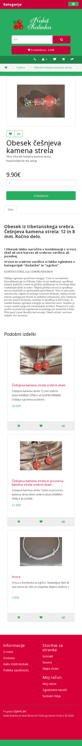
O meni (8, 652)
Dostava (9, 658)
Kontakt (47, 656)
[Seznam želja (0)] (55, 59)
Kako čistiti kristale (15, 664)
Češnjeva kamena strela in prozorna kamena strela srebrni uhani (37, 483)
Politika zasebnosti (16, 670)
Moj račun (49, 684)
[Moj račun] (45, 59)
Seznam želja (51, 696)
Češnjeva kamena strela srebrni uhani (38, 385)
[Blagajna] (73, 59)
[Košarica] (64, 59)
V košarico (41, 195)
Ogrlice (20, 67)
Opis (10, 209)
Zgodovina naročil (54, 690)
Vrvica (16, 577)
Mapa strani (50, 668)
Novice (47, 662)
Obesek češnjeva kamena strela (53, 67)
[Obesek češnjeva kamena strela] (41, 101)
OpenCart (19, 711)
